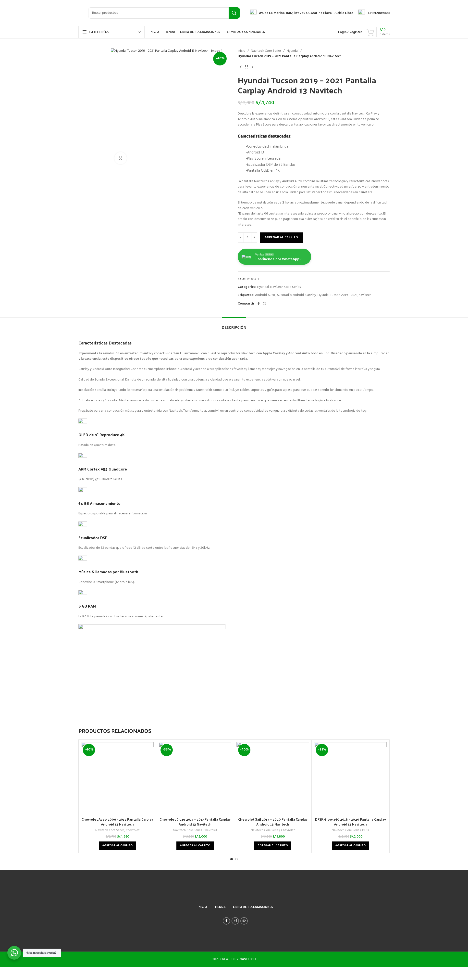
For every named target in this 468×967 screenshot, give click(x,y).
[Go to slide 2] (236, 859)
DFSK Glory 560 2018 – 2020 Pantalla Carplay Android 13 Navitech (350, 821)
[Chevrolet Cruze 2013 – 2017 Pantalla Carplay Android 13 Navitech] (195, 778)
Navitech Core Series (266, 51)
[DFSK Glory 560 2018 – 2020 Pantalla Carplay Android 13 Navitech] (350, 778)
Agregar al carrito (281, 237)
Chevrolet (132, 830)
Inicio (242, 51)
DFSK (365, 830)
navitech (365, 295)
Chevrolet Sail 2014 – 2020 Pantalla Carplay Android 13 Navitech (273, 821)
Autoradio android (290, 295)
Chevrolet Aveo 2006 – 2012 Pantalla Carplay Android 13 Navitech (117, 821)
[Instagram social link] (235, 921)
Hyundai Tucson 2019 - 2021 (337, 295)
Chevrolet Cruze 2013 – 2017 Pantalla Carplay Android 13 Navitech (195, 821)
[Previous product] (241, 67)
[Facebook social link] (258, 303)
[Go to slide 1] (231, 859)
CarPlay (310, 295)
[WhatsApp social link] (264, 303)
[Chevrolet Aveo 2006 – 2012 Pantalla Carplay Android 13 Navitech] (117, 778)
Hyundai (292, 51)
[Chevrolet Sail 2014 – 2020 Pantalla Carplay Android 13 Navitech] (272, 778)
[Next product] (252, 67)
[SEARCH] (234, 13)
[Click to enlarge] (120, 158)
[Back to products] (246, 67)
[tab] (234, 324)
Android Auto (265, 295)
